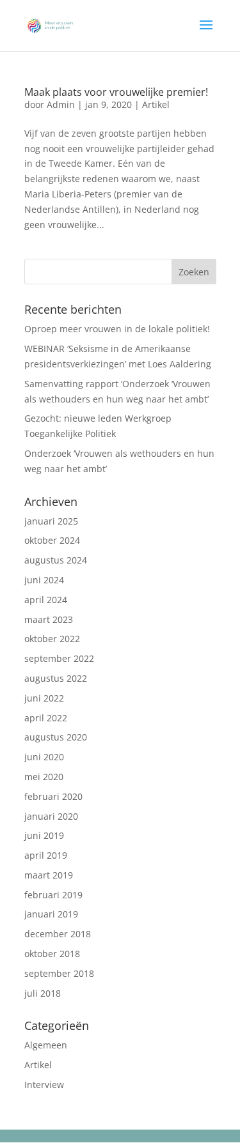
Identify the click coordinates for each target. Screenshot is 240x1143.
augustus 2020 (55, 737)
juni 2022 (44, 698)
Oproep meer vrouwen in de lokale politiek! (117, 329)
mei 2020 (43, 777)
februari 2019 (53, 895)
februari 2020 (53, 796)
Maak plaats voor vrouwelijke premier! (116, 92)
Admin (61, 104)
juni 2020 (44, 757)
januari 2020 (51, 816)
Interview (44, 1084)
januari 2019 (51, 914)
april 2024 (45, 600)
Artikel (156, 104)
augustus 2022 (55, 678)
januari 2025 (51, 521)
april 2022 (45, 718)
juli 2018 (42, 993)
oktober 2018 (52, 953)
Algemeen (45, 1045)
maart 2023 (48, 619)
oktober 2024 (52, 540)
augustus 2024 (55, 560)
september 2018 (59, 973)
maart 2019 (48, 875)
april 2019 (45, 855)
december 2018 (57, 934)
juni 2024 (44, 580)
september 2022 (59, 658)
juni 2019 (44, 835)
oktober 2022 (52, 639)
